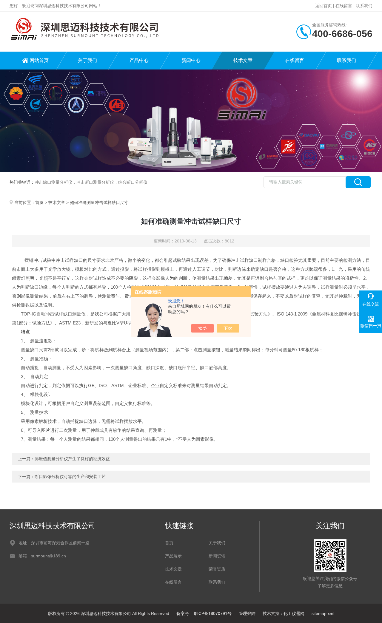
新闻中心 (191, 60)
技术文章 (242, 60)
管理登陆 (247, 613)
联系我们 (364, 5)
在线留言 (343, 5)
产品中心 (139, 60)
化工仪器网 (294, 613)
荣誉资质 (217, 569)
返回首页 (323, 5)
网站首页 (39, 60)
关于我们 (87, 60)
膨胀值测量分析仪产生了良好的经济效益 (72, 458)
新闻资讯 (217, 556)
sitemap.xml (323, 613)
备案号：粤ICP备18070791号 (204, 613)
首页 (39, 202)
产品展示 (173, 556)
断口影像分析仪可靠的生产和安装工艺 (70, 476)
